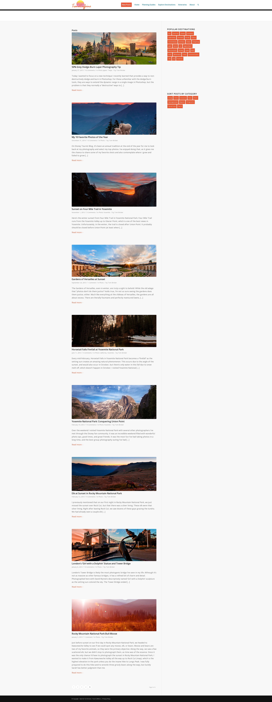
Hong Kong (196, 42)
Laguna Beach (188, 46)
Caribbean (190, 33)
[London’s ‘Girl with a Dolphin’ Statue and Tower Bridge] (114, 545)
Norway (181, 50)
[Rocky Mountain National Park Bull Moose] (114, 615)
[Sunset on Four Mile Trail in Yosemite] (114, 190)
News (189, 98)
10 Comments (90, 70)
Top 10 (180, 106)
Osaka (187, 50)
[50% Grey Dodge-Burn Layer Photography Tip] (114, 48)
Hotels (176, 98)
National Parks (172, 50)
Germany (181, 42)
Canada (183, 33)
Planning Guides (173, 102)
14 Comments (89, 567)
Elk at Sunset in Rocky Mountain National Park (97, 493)
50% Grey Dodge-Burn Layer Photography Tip (96, 66)
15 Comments (91, 425)
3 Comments (91, 212)
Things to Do (190, 102)
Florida (187, 37)
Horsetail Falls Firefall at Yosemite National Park (98, 349)
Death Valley (171, 37)
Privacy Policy (106, 699)
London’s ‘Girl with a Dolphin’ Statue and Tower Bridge (101, 563)
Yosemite (107, 212)
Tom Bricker (120, 70)
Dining (170, 98)
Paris (192, 50)
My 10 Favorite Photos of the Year (90, 137)
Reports (182, 102)
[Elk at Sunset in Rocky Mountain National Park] (114, 474)
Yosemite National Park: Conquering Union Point (98, 421)
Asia (169, 33)
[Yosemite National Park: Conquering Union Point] (114, 402)
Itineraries (183, 98)
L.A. (180, 46)
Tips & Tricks (172, 106)
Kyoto (175, 46)
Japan (105, 70)
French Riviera (172, 42)
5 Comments (90, 497)
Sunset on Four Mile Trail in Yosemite (92, 209)
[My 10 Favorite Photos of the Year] (114, 119)
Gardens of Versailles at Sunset (88, 279)
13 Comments (92, 140)
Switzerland (177, 54)
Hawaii (188, 42)
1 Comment (92, 283)
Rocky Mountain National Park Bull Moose (94, 633)
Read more (77, 90)
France (194, 37)
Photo (100, 70)
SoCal (169, 54)
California (103, 353)
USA (169, 58)
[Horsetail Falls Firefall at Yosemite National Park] (114, 331)
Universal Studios (193, 54)
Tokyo (110, 70)
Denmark (180, 37)
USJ (174, 58)
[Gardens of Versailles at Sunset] (114, 261)
